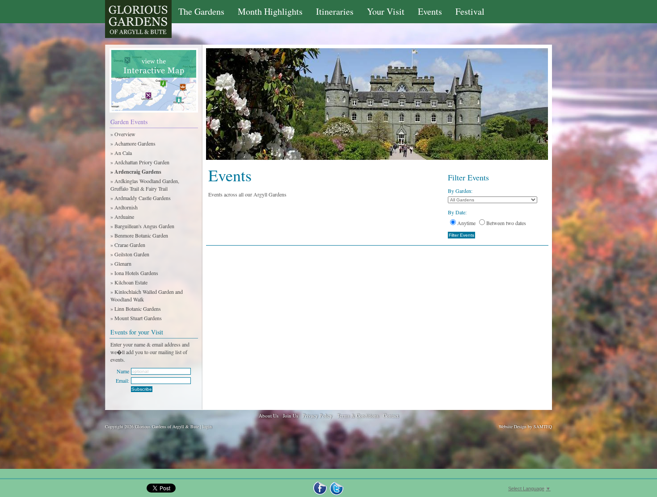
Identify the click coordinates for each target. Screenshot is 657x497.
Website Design (512, 426)
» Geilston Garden (129, 254)
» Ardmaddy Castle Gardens (140, 197)
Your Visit (385, 11)
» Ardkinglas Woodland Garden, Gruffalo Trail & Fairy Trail (144, 184)
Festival (469, 11)
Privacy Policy (318, 415)
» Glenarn (120, 263)
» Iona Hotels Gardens (134, 272)
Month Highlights (270, 11)
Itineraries (335, 11)
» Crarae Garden (127, 244)
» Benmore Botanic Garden (139, 235)
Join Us (290, 415)
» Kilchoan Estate (128, 282)
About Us (268, 415)
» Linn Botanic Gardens (135, 308)
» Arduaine (122, 216)
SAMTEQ (543, 426)
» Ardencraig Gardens (135, 171)
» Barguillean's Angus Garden (142, 226)
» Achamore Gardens (133, 143)
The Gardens (201, 11)
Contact (391, 415)
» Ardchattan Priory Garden (139, 162)
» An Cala (121, 152)
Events (430, 11)
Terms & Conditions (358, 415)
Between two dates (506, 222)
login (207, 426)
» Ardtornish (124, 207)
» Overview (122, 134)
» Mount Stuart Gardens (136, 318)
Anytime (466, 222)
